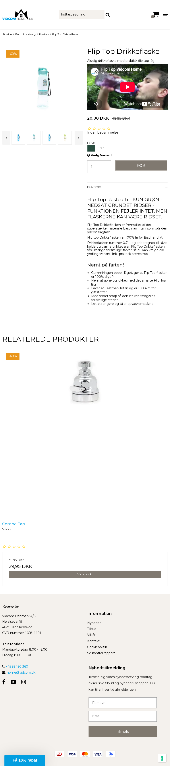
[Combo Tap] (85, 432)
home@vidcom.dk (21, 673)
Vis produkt (85, 574)
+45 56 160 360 (16, 667)
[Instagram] (23, 682)
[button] (24, 760)
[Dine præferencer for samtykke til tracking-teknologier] (162, 758)
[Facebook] (3, 682)
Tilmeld (122, 731)
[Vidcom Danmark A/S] (28, 14)
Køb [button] (141, 165)
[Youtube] (13, 682)
